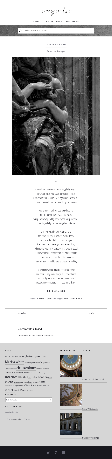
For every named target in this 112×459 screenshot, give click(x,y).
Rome (79, 298)
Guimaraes (34, 373)
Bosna (27, 363)
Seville (22, 386)
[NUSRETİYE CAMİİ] (71, 426)
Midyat (17, 382)
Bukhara (36, 363)
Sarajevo (16, 385)
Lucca (50, 377)
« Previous (22, 313)
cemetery (13, 369)
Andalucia (16, 356)
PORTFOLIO (72, 21)
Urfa (17, 390)
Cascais (7, 369)
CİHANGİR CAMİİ (90, 409)
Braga (31, 363)
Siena (27, 385)
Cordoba (39, 368)
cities (20, 367)
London (43, 377)
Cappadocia (44, 362)
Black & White (45, 298)
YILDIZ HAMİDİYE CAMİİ (93, 379)
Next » (91, 313)
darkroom (46, 369)
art (41, 357)
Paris (21, 382)
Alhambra (8, 357)
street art (46, 386)
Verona (30, 391)
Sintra (33, 385)
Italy (29, 377)
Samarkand (8, 386)
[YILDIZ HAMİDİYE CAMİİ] (71, 367)
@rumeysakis (16, 419)
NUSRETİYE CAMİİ (90, 438)
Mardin (9, 382)
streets (10, 390)
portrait (35, 382)
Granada (26, 372)
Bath (44, 357)
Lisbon (34, 377)
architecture (30, 356)
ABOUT (37, 21)
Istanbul (23, 377)
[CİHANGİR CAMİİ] (71, 397)
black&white (69, 298)
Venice (24, 390)
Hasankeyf (42, 373)
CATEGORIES (53, 21)
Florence (18, 372)
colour (30, 367)
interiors (11, 377)
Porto (30, 382)
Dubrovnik (9, 373)
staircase (39, 386)
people (26, 382)
